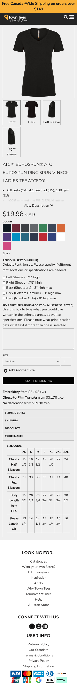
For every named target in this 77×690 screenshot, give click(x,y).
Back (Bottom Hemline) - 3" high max (33, 293)
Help (38, 599)
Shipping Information (38, 666)
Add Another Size (21, 370)
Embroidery (11, 392)
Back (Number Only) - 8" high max (30, 298)
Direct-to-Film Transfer (20, 397)
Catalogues (38, 561)
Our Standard (38, 650)
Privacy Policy (39, 660)
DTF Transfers (38, 572)
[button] (66, 17)
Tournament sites (38, 594)
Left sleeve (51, 122)
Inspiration (38, 577)
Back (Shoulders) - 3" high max (28, 287)
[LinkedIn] (45, 626)
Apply (38, 583)
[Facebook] (32, 626)
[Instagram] (38, 626)
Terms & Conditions (38, 655)
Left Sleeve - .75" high (22, 277)
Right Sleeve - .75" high (23, 282)
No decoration (13, 403)
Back (31, 122)
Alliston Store (38, 605)
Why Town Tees (38, 588)
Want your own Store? (38, 567)
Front (12, 122)
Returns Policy (38, 644)
